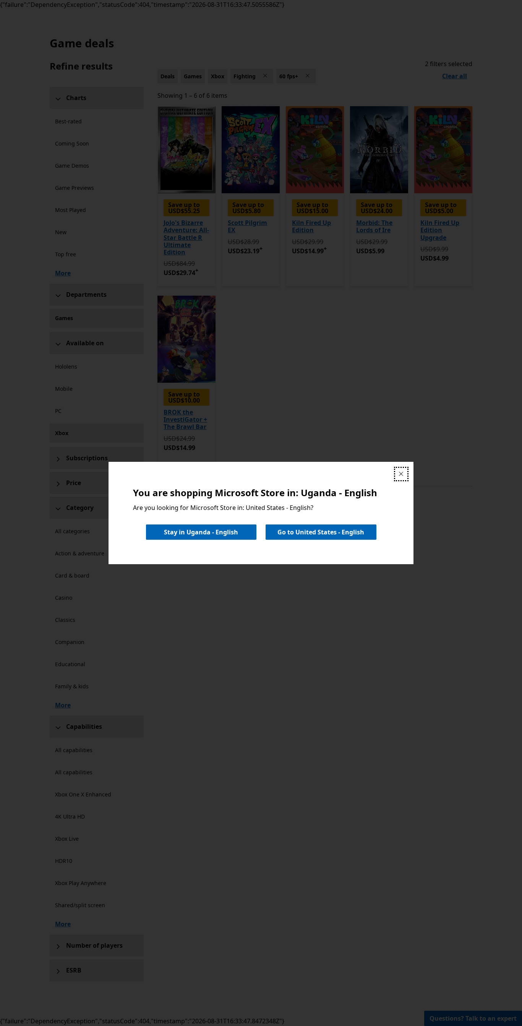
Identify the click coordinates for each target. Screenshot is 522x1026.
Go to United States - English (320, 532)
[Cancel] (401, 474)
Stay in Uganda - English (201, 532)
